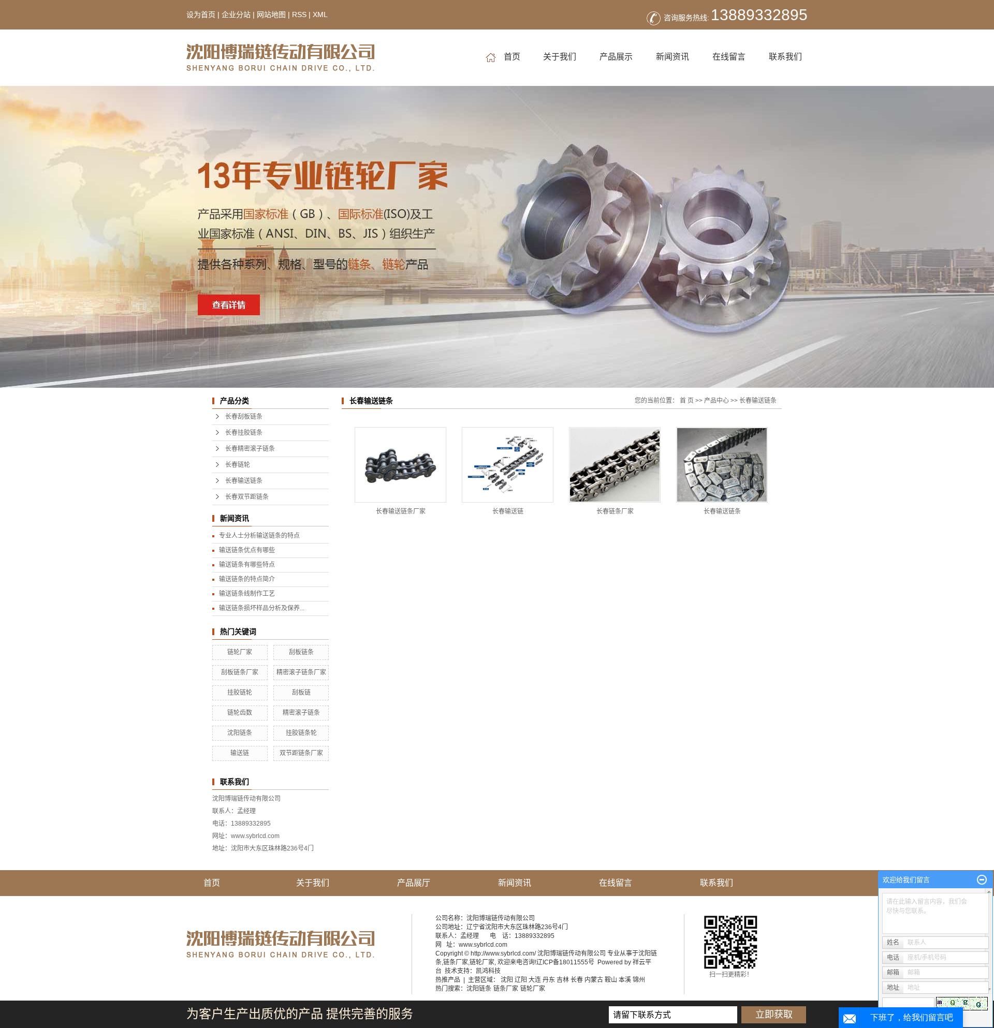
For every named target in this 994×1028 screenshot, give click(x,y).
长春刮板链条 (243, 416)
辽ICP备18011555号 (565, 962)
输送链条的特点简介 (247, 579)
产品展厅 (413, 882)
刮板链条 (301, 652)
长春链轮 (237, 464)
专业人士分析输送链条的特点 (259, 535)
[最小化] (982, 880)
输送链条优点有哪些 (247, 550)
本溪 (625, 979)
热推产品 (447, 979)
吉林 (563, 979)
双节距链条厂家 (301, 753)
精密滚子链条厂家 (301, 672)
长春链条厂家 (615, 511)
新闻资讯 (672, 56)
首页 (511, 56)
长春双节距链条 (247, 497)
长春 (577, 979)
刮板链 (301, 692)
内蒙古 (593, 979)
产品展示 (616, 56)
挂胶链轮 (239, 692)
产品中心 (716, 400)
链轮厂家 (239, 652)
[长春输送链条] (722, 465)
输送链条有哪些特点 (247, 564)
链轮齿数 (239, 712)
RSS (299, 14)
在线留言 (729, 56)
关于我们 (559, 56)
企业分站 (236, 14)
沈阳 (507, 979)
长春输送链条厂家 (401, 511)
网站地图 (271, 14)
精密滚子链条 (301, 712)
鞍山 (611, 979)
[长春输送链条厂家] (400, 465)
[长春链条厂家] (615, 465)
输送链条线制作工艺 (247, 593)
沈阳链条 (239, 733)
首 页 (687, 400)
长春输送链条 (243, 480)
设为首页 (200, 14)
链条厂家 (455, 962)
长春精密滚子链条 (250, 448)
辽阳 (521, 979)
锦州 (639, 979)
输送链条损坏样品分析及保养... (261, 608)
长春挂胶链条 (243, 432)
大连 (535, 979)
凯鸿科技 (488, 971)
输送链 (239, 753)
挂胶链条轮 (301, 733)
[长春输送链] (507, 465)
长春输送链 (507, 511)
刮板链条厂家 (239, 672)
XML (320, 14)
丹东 (549, 979)
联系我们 (785, 56)
